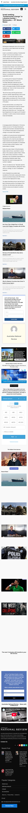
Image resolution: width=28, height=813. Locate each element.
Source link (5, 191)
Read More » (5, 235)
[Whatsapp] (26, 745)
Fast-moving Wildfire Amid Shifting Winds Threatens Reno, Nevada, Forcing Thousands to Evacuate (9, 756)
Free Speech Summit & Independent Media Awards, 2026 (14, 5)
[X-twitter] (15, 745)
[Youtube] (20, 745)
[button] (21, 9)
